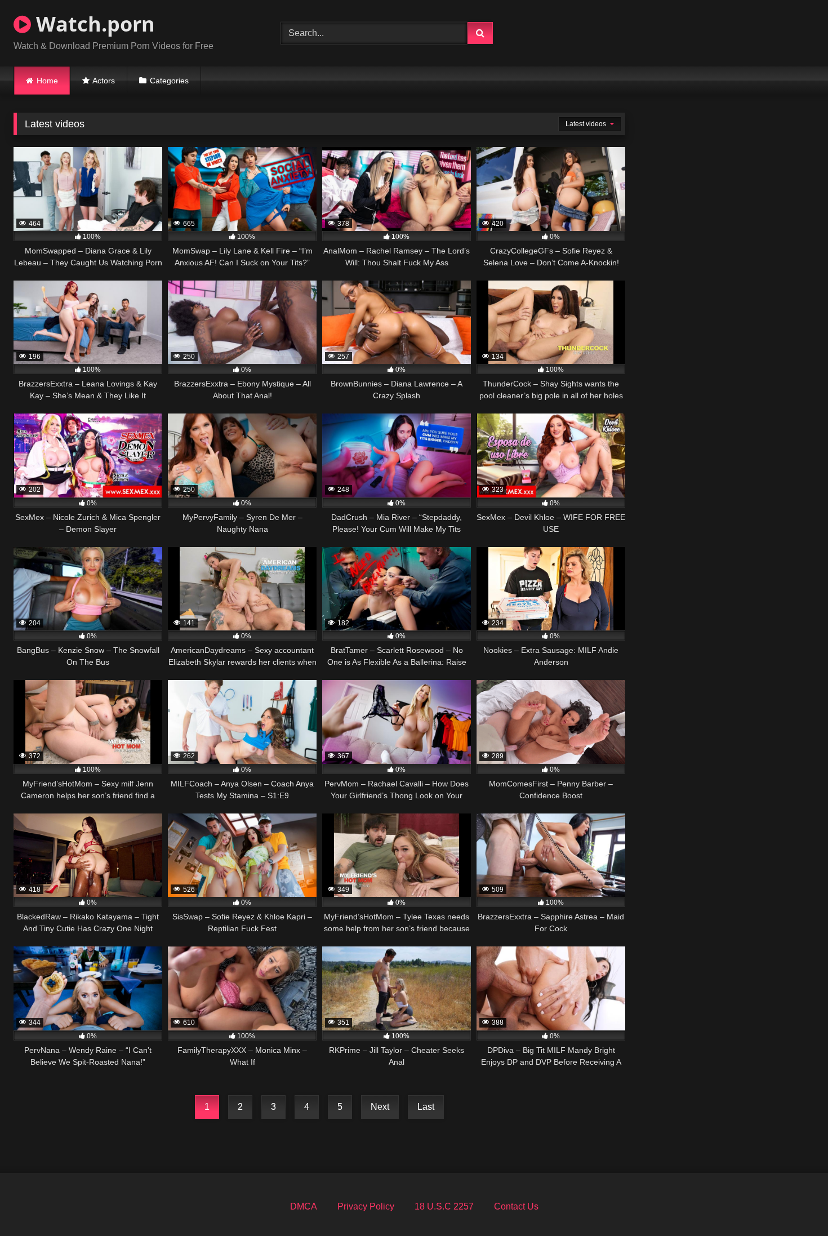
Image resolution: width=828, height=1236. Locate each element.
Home (47, 80)
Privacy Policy (365, 1206)
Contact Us (516, 1206)
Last (425, 1106)
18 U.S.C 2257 (444, 1206)
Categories (169, 80)
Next (380, 1106)
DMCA (303, 1206)
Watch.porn (93, 24)
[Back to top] (793, 1202)
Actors (103, 80)
